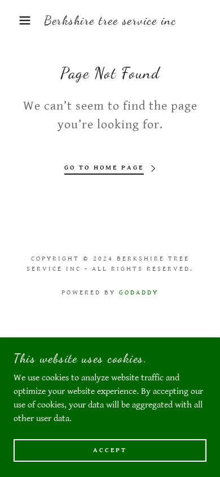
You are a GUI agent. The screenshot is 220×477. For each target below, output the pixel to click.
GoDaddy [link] (139, 292)
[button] (17, 20)
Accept (110, 450)
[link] (110, 20)
